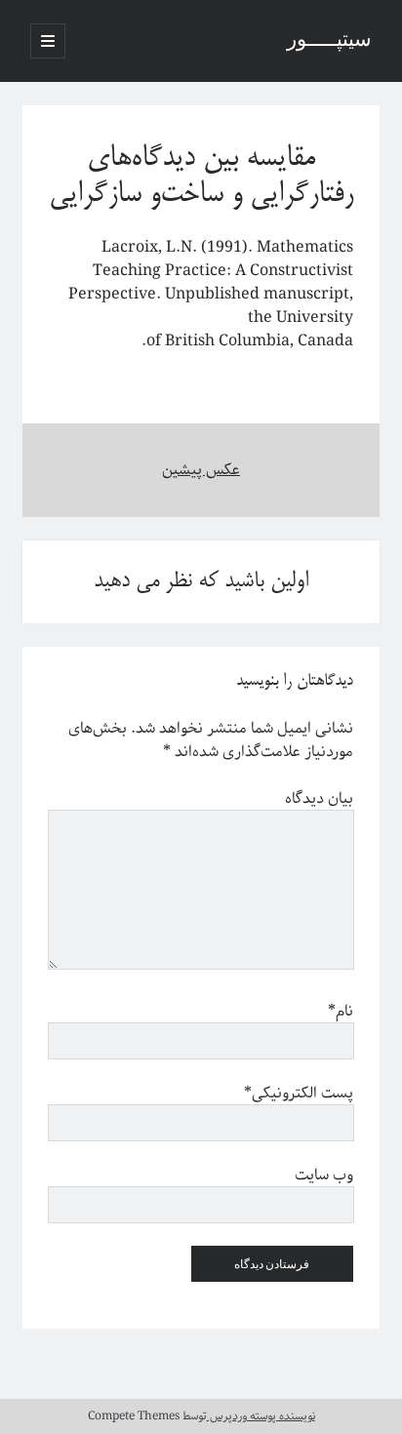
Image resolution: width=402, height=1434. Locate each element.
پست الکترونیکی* (298, 1093)
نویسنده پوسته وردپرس (261, 1416)
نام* (340, 1011)
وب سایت (324, 1175)
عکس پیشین (201, 470)
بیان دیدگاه (319, 799)
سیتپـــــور (329, 41)
